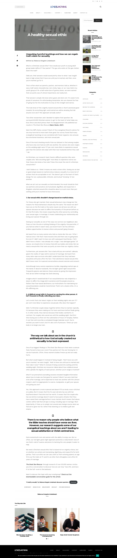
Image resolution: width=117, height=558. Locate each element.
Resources (86, 151)
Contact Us (83, 12)
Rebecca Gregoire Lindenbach (47, 494)
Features (49, 30)
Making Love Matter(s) (90, 139)
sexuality (54, 487)
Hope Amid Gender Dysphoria (69, 535)
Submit (75, 12)
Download (73, 482)
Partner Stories (88, 143)
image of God (37, 487)
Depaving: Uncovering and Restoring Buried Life (97, 37)
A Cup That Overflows (95, 56)
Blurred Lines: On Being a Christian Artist (24, 535)
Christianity (28, 487)
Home (31, 12)
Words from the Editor (90, 160)
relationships (46, 487)
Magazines (47, 12)
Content (57, 12)
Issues (85, 135)
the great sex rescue (65, 487)
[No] (115, 555)
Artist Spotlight (88, 103)
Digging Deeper (88, 123)
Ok (97, 555)
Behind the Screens (89, 107)
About (38, 12)
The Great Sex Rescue (34, 464)
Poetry (85, 147)
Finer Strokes (87, 131)
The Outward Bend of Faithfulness (96, 67)
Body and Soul (87, 111)
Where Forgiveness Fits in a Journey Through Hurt (97, 77)
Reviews (85, 155)
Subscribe (67, 12)
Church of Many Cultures (91, 115)
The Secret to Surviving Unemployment (47, 535)
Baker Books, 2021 (56, 125)
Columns (85, 119)
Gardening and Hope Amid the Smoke (96, 47)
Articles (85, 99)
